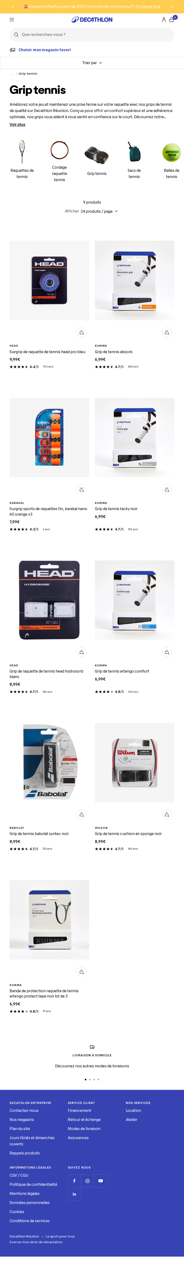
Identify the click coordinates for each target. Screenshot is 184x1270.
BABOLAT (17, 828)
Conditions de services (30, 1221)
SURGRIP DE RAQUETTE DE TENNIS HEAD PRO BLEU (47, 352)
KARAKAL (17, 503)
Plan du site (20, 1128)
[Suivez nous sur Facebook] (74, 1180)
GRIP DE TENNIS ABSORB (113, 352)
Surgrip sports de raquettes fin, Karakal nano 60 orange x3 (48, 512)
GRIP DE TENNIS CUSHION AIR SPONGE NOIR (128, 833)
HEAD (14, 345)
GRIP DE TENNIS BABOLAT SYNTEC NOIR (39, 833)
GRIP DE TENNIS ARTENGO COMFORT (122, 671)
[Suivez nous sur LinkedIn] (74, 1194)
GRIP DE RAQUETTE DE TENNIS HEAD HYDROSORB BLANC (46, 674)
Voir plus (17, 124)
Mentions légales (25, 1193)
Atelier (131, 1119)
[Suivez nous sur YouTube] (100, 1180)
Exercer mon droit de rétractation (36, 1242)
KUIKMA (101, 345)
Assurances (78, 1138)
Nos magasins (22, 1119)
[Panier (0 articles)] (171, 19)
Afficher (72, 211)
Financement (79, 1110)
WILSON (101, 828)
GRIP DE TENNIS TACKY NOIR (116, 509)
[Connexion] (164, 19)
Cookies (17, 1211)
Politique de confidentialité (33, 1184)
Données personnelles (30, 1202)
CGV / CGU (19, 1175)
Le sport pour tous (60, 1236)
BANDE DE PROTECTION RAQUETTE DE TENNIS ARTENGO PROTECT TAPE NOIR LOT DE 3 (44, 994)
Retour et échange (84, 1119)
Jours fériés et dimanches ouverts (32, 1141)
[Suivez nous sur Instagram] (87, 1180)
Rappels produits (25, 1153)
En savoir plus (148, 6)
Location (133, 1110)
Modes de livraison (84, 1128)
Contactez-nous (24, 1110)
